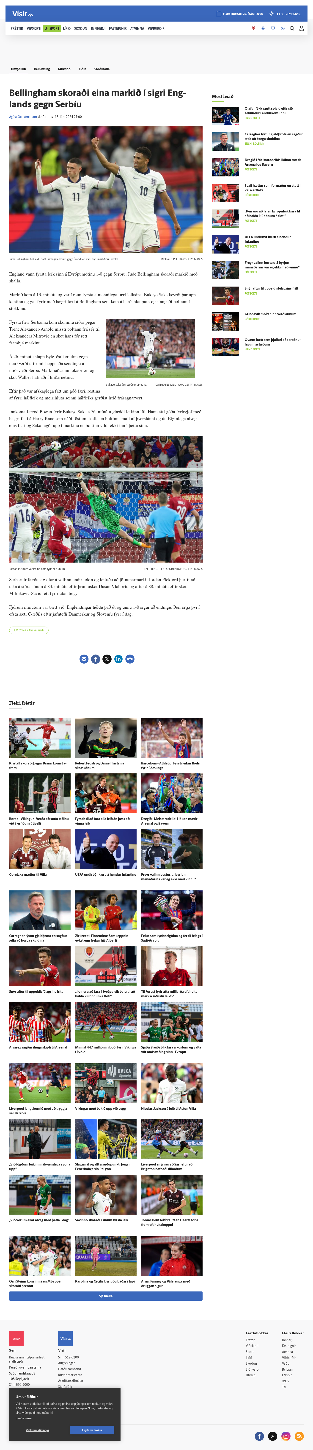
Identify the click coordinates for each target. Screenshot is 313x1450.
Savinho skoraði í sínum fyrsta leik (101, 1220)
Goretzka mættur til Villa (28, 875)
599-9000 (23, 1385)
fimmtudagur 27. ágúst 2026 (243, 14)
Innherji (287, 1340)
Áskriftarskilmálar (70, 1381)
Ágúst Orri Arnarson (23, 117)
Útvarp (250, 1375)
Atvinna (287, 1352)
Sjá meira (106, 1296)
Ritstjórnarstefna (70, 1375)
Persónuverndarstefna (25, 1367)
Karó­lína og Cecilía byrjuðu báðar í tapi (105, 1281)
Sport (250, 1352)
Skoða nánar (24, 1418)
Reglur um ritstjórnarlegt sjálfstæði (26, 1360)
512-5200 (72, 1357)
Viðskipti (252, 1346)
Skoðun (251, 1364)
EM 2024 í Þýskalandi (29, 630)
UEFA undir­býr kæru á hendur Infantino (105, 875)
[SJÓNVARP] (273, 28)
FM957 (287, 1375)
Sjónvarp (252, 1370)
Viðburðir (289, 1358)
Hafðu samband (69, 1369)
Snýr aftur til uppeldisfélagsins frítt (36, 992)
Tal (284, 1387)
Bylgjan (287, 1370)
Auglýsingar (66, 1363)
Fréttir (250, 1340)
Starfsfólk (65, 1387)
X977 (286, 1381)
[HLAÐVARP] (263, 28)
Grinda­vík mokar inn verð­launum (271, 314)
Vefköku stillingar (37, 1430)
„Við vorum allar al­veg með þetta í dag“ (39, 1220)
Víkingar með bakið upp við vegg (100, 1109)
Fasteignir (289, 1346)
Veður (286, 1364)
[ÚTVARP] (282, 28)
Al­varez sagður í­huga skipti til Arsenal (38, 1047)
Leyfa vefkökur (92, 1430)
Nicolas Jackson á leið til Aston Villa (168, 1109)
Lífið (249, 1358)
